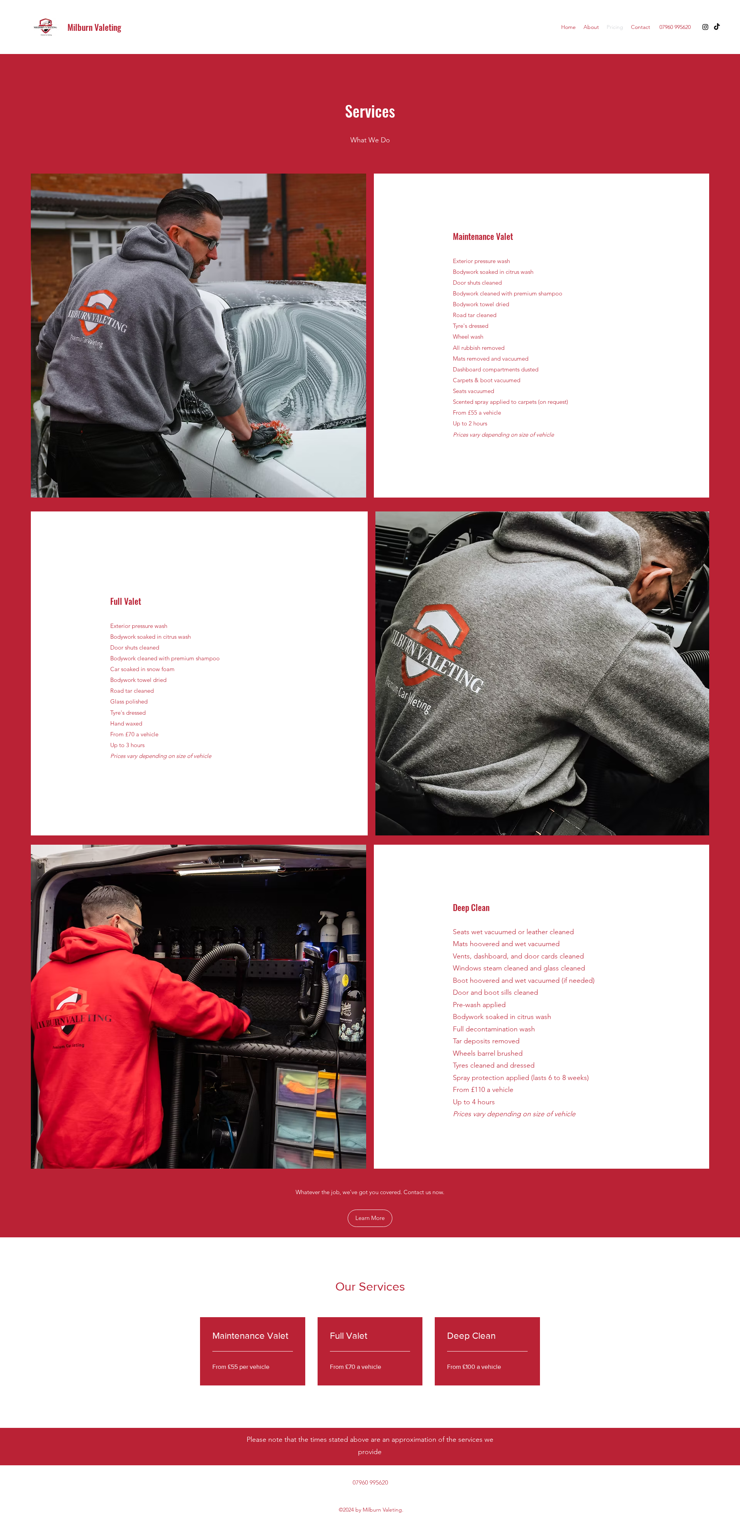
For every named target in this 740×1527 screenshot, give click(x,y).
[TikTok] (717, 27)
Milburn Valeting (94, 27)
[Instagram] (705, 27)
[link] (252, 1336)
